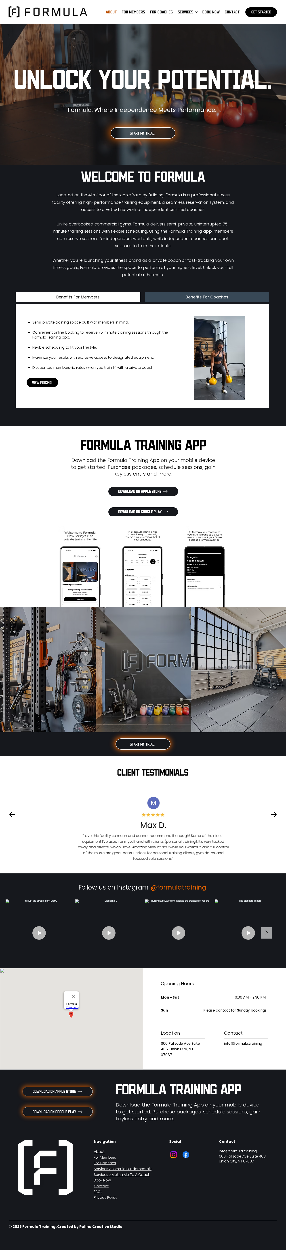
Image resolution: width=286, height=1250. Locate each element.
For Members (105, 1157)
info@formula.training (243, 1043)
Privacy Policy (105, 1197)
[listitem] (48, 669)
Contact (101, 1186)
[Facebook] (185, 1154)
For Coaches (105, 1163)
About (99, 1151)
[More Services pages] (196, 12)
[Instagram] (173, 1154)
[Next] (274, 814)
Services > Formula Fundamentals (122, 1168)
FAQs (98, 1191)
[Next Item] (266, 933)
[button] (261, 12)
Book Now (102, 1180)
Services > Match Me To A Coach (122, 1174)
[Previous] (12, 814)
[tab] (78, 297)
